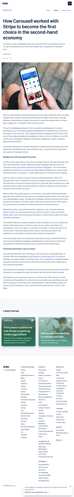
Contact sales (61, 422)
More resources (61, 404)
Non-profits (42, 429)
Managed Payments (27, 413)
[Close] (70, 487)
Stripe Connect (9, 212)
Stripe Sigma (25, 429)
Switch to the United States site (36, 492)
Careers (59, 414)
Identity (23, 402)
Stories (56, 10)
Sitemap (59, 398)
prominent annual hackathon (30, 167)
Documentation (44, 464)
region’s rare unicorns (15, 133)
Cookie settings (61, 401)
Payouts (23, 421)
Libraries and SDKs (45, 475)
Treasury (24, 437)
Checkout (24, 383)
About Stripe (66, 10)
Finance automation (45, 386)
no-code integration (47, 256)
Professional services (46, 431)
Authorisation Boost (27, 375)
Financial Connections (28, 400)
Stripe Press (60, 420)
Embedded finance (45, 383)
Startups (41, 373)
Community (60, 378)
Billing (23, 378)
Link (22, 410)
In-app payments (44, 391)
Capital (23, 381)
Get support (60, 430)
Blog (57, 375)
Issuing (23, 408)
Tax (22, 432)
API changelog (43, 472)
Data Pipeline (25, 394)
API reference (43, 467)
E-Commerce (43, 381)
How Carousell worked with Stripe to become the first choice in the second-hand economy (31, 29)
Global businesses (45, 389)
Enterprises (42, 370)
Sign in (58, 440)
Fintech (41, 410)
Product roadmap (62, 412)
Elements (24, 397)
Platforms (42, 400)
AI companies (43, 405)
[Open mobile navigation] (70, 3)
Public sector (43, 434)
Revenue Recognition (28, 427)
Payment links (25, 416)
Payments (24, 418)
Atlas (22, 373)
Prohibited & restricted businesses (60, 390)
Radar (23, 424)
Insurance (42, 421)
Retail (40, 437)
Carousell (36, 128)
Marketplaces (43, 394)
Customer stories (62, 373)
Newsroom (7, 10)
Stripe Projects (44, 478)
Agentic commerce (45, 375)
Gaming (41, 413)
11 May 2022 (7, 54)
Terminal (24, 435)
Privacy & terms (61, 386)
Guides (58, 370)
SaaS (40, 402)
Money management (45, 397)
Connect (23, 389)
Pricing (23, 370)
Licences (59, 396)
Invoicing (24, 405)
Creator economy (44, 408)
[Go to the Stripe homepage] (5, 367)
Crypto (23, 391)
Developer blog (44, 481)
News (48, 10)
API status (42, 470)
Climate (23, 386)
